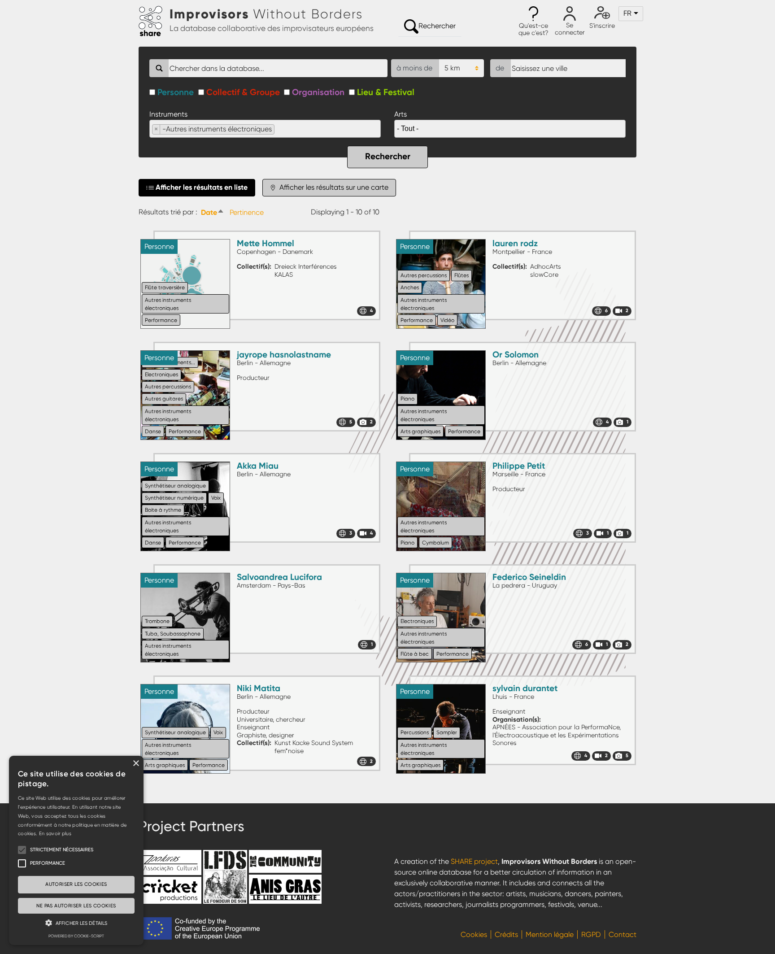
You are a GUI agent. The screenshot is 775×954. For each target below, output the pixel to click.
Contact (622, 934)
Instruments (168, 114)
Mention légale (550, 934)
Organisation (318, 92)
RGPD (591, 934)
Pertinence (247, 212)
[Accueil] (154, 21)
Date (213, 212)
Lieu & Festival (385, 92)
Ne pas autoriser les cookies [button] (76, 906)
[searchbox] (279, 129)
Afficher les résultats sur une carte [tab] (333, 187)
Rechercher (437, 26)
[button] (533, 21)
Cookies (474, 934)
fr (627, 13)
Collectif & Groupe (243, 92)
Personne (175, 92)
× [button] (135, 763)
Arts (400, 114)
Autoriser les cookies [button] (76, 884)
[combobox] (265, 129)
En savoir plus (55, 833)
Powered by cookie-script (76, 936)
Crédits (506, 934)
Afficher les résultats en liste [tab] (202, 187)
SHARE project (474, 861)
